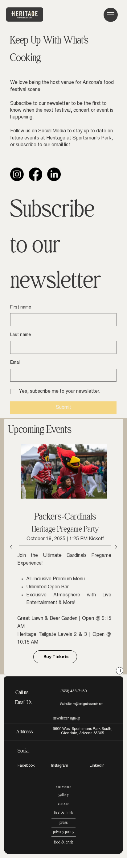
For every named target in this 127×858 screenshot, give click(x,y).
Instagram (59, 766)
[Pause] (119, 670)
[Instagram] (17, 174)
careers (63, 803)
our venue (63, 786)
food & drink (63, 813)
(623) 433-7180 (73, 691)
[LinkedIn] (54, 174)
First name (20, 307)
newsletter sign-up (66, 718)
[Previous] (11, 547)
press (63, 822)
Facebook (26, 766)
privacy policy (63, 831)
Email (15, 363)
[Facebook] (35, 174)
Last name (20, 335)
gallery (64, 794)
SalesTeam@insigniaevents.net (81, 704)
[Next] (116, 547)
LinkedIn (97, 766)
